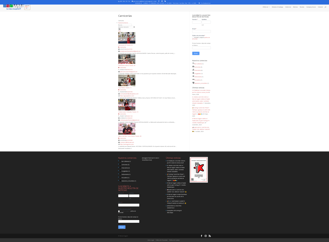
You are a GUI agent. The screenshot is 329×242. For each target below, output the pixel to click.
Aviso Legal (151, 240)
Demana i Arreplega (277, 7)
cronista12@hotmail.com (127, 142)
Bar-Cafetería (198, 64)
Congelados (197, 73)
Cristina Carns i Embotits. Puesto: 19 (128, 112)
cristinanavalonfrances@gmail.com (129, 120)
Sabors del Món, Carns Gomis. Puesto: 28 (129, 136)
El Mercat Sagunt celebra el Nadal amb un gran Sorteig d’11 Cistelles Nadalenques (201, 120)
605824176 (129, 69)
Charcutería (197, 70)
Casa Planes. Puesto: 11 (125, 87)
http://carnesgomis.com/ (127, 144)
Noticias (295, 7)
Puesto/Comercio (123, 23)
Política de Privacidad (161, 240)
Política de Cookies (174, 240)
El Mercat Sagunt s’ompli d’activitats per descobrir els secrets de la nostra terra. (177, 196)
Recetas (302, 7)
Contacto (320, 7)
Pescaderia (197, 80)
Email (194, 28)
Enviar (196, 53)
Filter (119, 31)
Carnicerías (123, 47)
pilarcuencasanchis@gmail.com (128, 71)
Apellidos (204, 19)
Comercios (288, 7)
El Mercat (265, 7)
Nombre (195, 19)
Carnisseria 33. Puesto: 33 (125, 45)
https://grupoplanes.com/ (127, 96)
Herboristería (198, 77)
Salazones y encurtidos (200, 83)
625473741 (129, 49)
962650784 (129, 92)
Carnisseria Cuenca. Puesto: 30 (126, 65)
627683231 (129, 118)
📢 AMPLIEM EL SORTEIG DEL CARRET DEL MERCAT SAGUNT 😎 (201, 129)
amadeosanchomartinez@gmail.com (130, 51)
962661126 (129, 116)
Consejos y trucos (311, 7)
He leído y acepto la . (201, 38)
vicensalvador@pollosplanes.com (129, 94)
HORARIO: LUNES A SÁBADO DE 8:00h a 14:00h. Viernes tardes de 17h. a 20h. (166, 3)
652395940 (129, 140)
